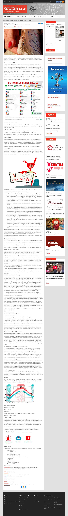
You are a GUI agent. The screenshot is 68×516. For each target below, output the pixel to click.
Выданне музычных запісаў (52, 130)
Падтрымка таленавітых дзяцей (53, 128)
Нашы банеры (21, 505)
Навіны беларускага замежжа (12, 20)
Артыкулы (36, 499)
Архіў (50, 27)
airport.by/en (6, 472)
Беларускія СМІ (36, 501)
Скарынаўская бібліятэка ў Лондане (53, 125)
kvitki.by (5, 476)
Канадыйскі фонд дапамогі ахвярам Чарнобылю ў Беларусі (53, 120)
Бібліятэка (13, 1)
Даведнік (35, 497)
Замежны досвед (57, 507)
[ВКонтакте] (39, 23)
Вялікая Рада (21, 503)
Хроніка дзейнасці (22, 501)
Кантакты (21, 1)
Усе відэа (47, 283)
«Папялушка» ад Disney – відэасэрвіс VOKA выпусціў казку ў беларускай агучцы (54, 195)
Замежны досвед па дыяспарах (10, 501)
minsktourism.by (7, 467)
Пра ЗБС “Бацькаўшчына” (23, 497)
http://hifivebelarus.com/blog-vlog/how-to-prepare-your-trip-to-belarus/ (18, 24)
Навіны (5, 499)
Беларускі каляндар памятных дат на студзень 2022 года (54, 106)
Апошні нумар (50, 26)
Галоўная (6, 1)
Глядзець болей (49, 133)
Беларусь (59, 16)
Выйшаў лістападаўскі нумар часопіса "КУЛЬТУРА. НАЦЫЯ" (54, 176)
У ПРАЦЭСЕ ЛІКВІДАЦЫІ (9, 16)
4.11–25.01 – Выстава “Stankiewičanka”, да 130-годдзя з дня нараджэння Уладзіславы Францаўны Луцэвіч (55, 215)
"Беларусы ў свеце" (52, 43)
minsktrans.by (6, 474)
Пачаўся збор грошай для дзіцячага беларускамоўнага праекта (53, 233)
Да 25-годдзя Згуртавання (23, 509)
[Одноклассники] (40, 23)
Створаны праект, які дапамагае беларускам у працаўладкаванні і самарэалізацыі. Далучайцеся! (53, 158)
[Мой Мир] (42, 23)
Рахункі (20, 507)
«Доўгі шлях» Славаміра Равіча (53, 250)
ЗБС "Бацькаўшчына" (21, 16)
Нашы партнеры (7, 503)
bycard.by (5, 478)
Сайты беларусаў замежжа (48, 503)
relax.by (5, 480)
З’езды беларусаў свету (23, 499)
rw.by (5, 470)
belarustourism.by (7, 468)
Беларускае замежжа (44, 16)
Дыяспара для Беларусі (33, 16)
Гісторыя (45, 497)
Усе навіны (48, 253)
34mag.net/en (6, 482)
